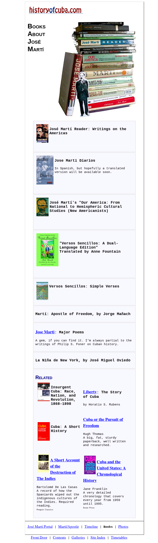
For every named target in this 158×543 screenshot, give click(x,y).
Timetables (119, 537)
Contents (59, 537)
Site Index (98, 537)
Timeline (91, 526)
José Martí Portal (40, 526)
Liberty (90, 392)
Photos (123, 526)
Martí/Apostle (68, 526)
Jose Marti (45, 332)
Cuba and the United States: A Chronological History (104, 471)
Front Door (39, 537)
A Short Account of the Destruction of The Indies (58, 469)
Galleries (78, 537)
